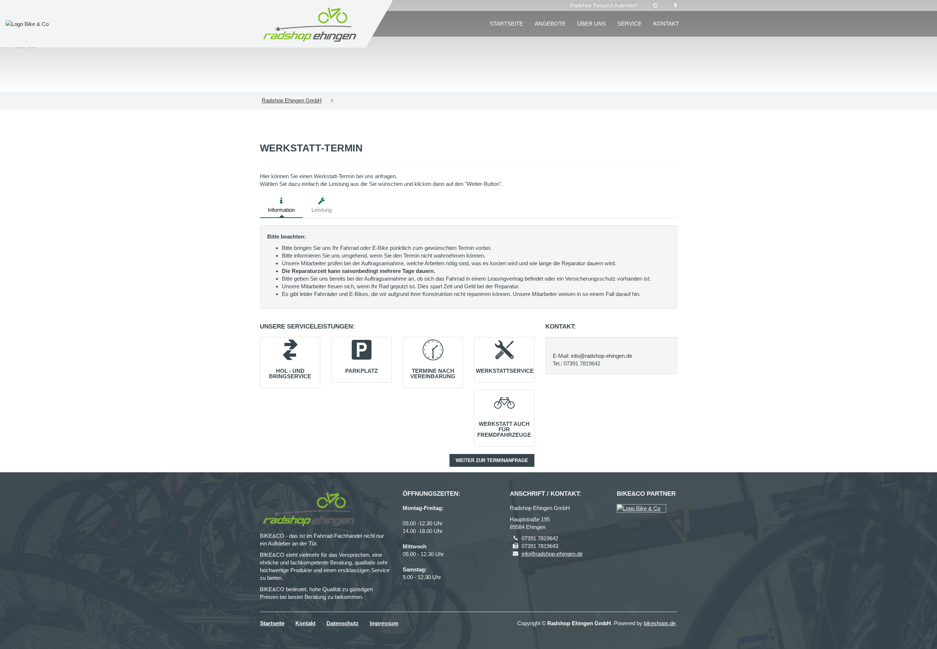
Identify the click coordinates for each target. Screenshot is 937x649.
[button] (290, 359)
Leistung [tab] (321, 210)
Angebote (550, 23)
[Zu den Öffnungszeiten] (655, 5)
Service (629, 23)
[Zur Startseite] (310, 23)
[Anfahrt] (675, 5)
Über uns (591, 23)
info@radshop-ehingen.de (601, 356)
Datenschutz (342, 623)
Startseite (506, 23)
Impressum (384, 623)
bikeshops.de (660, 623)
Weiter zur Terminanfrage (492, 460)
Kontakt (666, 23)
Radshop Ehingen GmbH (292, 100)
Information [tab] (281, 210)
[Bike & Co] (641, 508)
